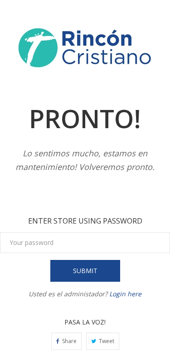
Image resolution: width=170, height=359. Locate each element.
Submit (85, 270)
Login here (125, 293)
